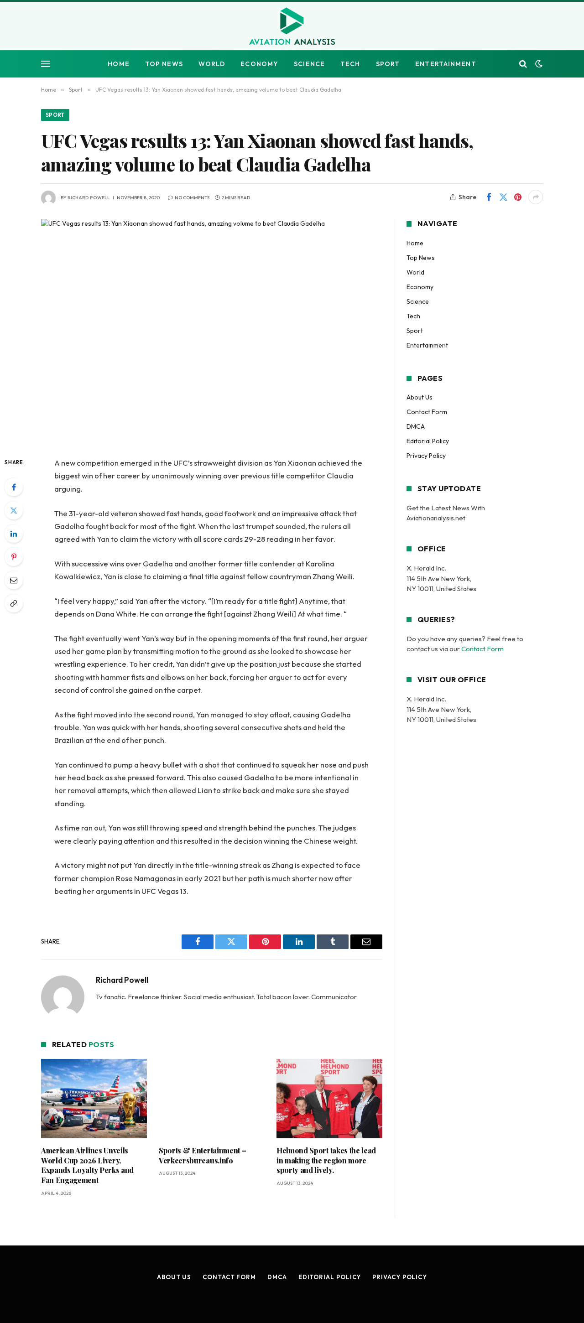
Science (309, 64)
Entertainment (445, 64)
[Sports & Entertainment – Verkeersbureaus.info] (212, 1098)
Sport (388, 64)
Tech (350, 64)
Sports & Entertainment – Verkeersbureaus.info (202, 1155)
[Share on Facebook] (488, 197)
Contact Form (427, 412)
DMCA (416, 426)
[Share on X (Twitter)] (503, 197)
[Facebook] (14, 487)
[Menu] (45, 64)
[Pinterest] (14, 557)
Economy (259, 64)
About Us (420, 397)
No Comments (192, 198)
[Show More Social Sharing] (535, 197)
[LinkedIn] (14, 533)
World (211, 64)
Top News (164, 64)
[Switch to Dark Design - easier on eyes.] (538, 64)
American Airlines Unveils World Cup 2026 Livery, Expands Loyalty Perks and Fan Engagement (87, 1165)
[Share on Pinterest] (518, 197)
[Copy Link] (14, 603)
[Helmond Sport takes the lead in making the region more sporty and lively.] (329, 1098)
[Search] (523, 64)
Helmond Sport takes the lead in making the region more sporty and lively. (326, 1160)
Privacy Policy (426, 455)
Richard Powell (89, 198)
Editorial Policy (428, 441)
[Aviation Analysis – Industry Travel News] (292, 27)
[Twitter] (14, 510)
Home (118, 64)
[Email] (14, 580)
